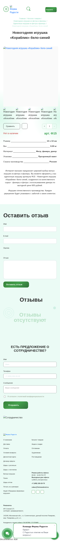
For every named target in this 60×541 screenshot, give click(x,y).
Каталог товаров (37, 440)
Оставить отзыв (14, 284)
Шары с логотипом (10, 470)
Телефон (6, 371)
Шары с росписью (9, 465)
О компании (7, 440)
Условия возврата (9, 452)
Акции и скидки (37, 444)
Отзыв (5, 258)
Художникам (36, 452)
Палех (5, 478)
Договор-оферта (9, 461)
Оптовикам (36, 448)
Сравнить (10, 126)
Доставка (6, 444)
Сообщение (8, 383)
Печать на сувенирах (11, 487)
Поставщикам (37, 457)
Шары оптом (7, 482)
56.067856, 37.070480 (30, 522)
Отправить (13, 405)
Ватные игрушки (9, 474)
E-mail (5, 236)
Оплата (6, 448)
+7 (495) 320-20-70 (38, 483)
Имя (5, 224)
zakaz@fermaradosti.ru (40, 487)
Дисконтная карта (9, 457)
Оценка (6, 248)
